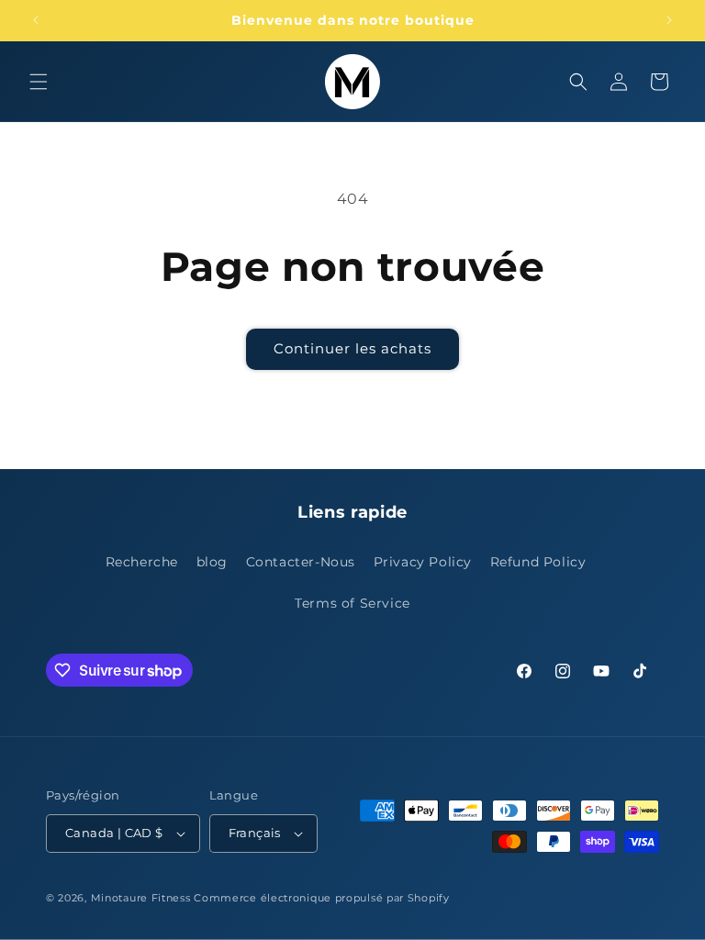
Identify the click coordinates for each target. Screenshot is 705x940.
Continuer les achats (352, 348)
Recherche (142, 562)
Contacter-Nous (300, 562)
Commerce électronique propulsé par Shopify (321, 897)
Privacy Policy (423, 562)
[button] (38, 82)
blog (212, 562)
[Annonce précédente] (36, 20)
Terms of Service (352, 603)
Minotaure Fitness (141, 897)
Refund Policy (538, 562)
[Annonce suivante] (669, 20)
